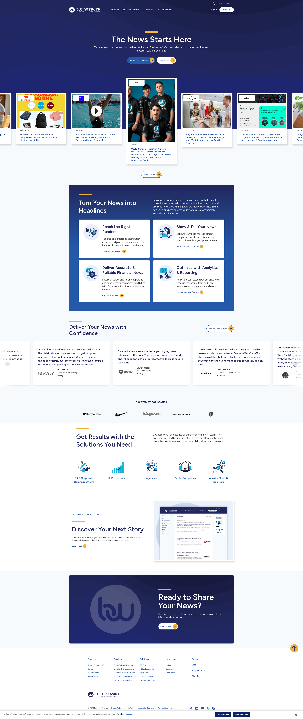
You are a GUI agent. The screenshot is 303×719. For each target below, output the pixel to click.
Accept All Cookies (241, 714)
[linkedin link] (196, 708)
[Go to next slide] (295, 364)
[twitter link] (191, 708)
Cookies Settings (223, 714)
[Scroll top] (294, 648)
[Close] (296, 715)
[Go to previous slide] (7, 364)
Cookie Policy (127, 714)
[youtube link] (202, 708)
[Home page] (84, 10)
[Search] (214, 3)
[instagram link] (213, 708)
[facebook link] (208, 708)
